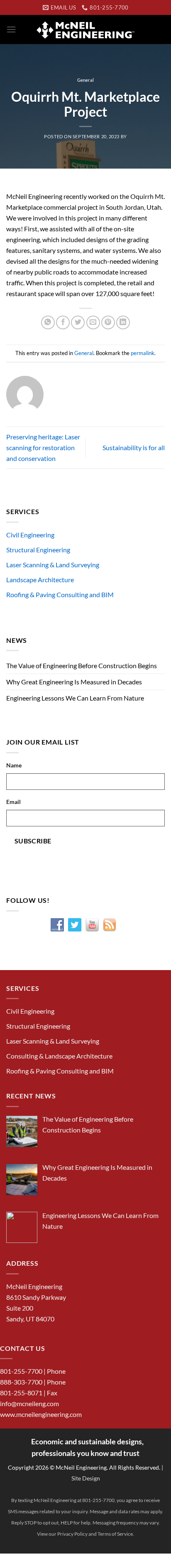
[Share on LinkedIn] (123, 322)
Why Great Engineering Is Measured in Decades (74, 682)
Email (13, 801)
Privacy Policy (72, 1534)
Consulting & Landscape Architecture (59, 1056)
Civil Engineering (30, 535)
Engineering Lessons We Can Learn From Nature (75, 698)
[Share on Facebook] (63, 322)
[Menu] (11, 29)
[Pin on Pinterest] (108, 322)
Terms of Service (115, 1534)
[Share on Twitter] (78, 322)
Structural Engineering (38, 550)
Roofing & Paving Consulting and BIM (60, 594)
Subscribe (33, 841)
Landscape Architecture (40, 579)
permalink (142, 353)
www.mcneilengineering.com (41, 1414)
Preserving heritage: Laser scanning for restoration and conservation (43, 447)
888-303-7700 (21, 1382)
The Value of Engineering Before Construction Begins (81, 665)
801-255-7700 (21, 1371)
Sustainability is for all (134, 447)
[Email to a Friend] (93, 322)
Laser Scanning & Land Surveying (52, 565)
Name (14, 765)
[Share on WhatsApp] (48, 322)
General (85, 80)
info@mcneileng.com (29, 1403)
